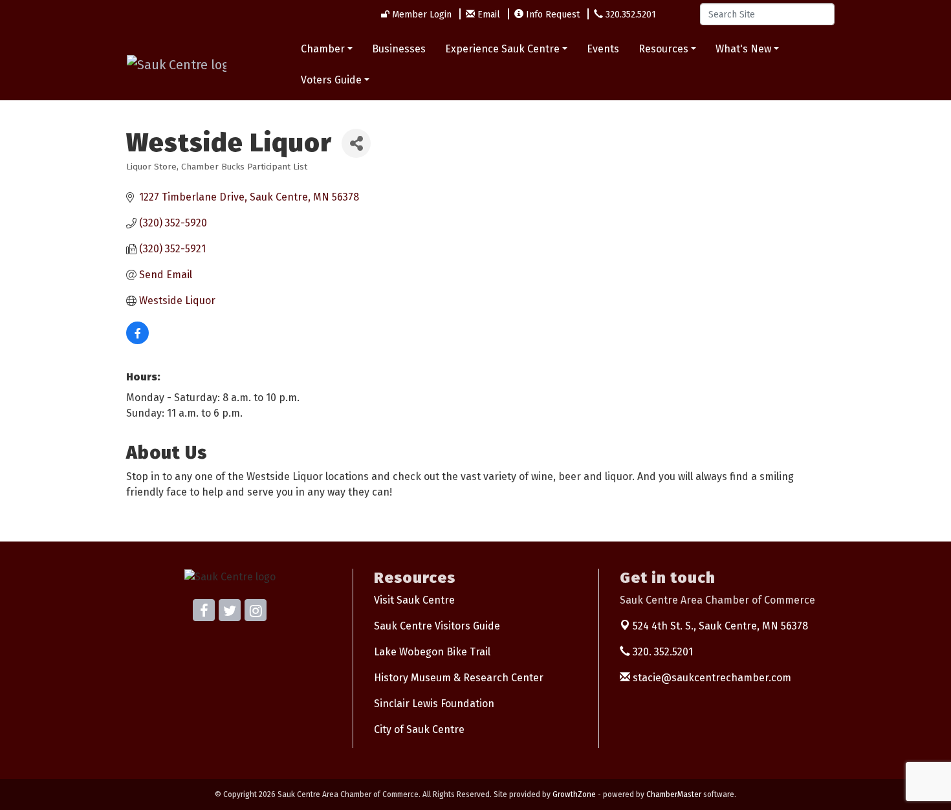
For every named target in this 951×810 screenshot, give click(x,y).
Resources (663, 49)
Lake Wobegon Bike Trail (432, 652)
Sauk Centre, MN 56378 (720, 626)
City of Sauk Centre (419, 729)
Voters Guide (331, 80)
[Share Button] (356, 143)
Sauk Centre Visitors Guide (437, 626)
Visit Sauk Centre (414, 600)
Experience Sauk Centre (502, 49)
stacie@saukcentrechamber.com (710, 678)
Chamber (323, 49)
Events (603, 49)
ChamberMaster (673, 794)
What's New (743, 49)
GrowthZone (574, 794)
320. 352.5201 (661, 652)
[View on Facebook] (137, 340)
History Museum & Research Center (458, 678)
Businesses (399, 49)
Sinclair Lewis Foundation (434, 703)
